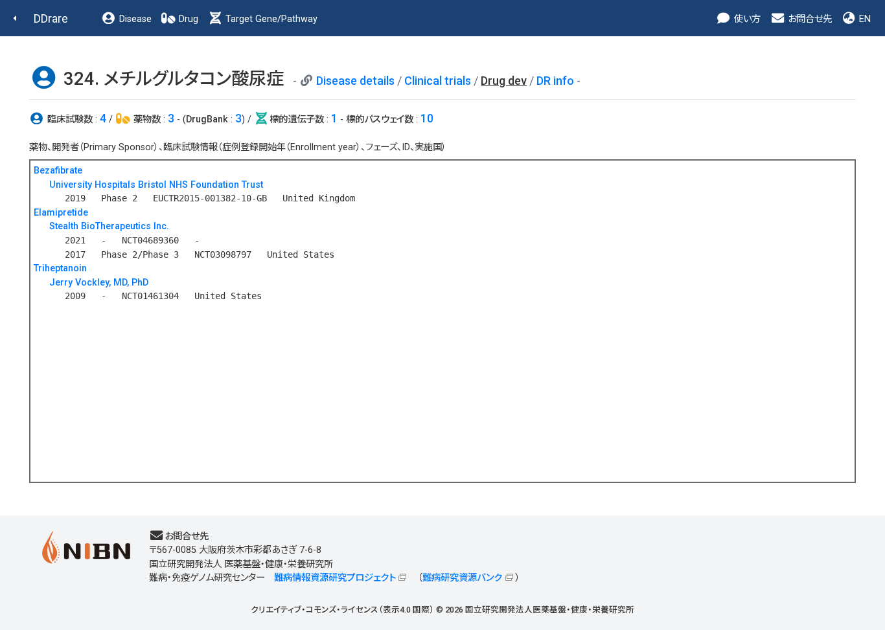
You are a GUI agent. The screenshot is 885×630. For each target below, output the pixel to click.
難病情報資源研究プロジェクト (335, 577)
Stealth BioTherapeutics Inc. (109, 226)
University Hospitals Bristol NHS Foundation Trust (156, 184)
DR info (555, 80)
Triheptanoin (60, 268)
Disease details (355, 80)
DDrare (51, 18)
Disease (134, 19)
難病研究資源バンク (462, 577)
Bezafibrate (58, 170)
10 (426, 118)
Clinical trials (437, 80)
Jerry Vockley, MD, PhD (98, 282)
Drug (187, 19)
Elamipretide (61, 212)
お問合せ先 (808, 19)
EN (863, 19)
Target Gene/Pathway (270, 19)
